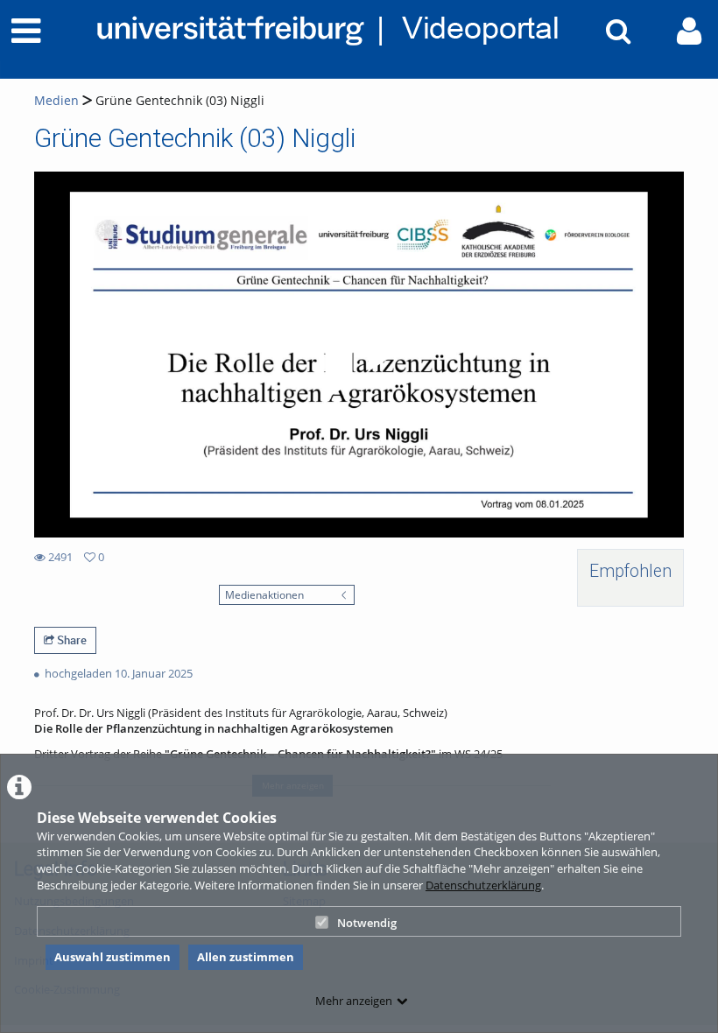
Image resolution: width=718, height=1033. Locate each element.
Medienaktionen (264, 594)
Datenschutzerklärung (483, 885)
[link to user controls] (689, 31)
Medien (56, 100)
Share (70, 640)
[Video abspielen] (359, 354)
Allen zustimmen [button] (245, 957)
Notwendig (367, 923)
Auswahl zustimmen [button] (112, 957)
